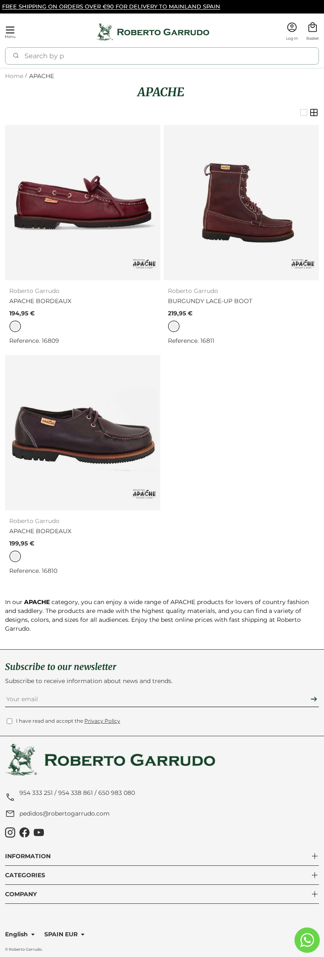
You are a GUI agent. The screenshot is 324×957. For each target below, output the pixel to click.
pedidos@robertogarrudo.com (64, 813)
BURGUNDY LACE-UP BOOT (210, 301)
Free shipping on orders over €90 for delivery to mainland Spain (111, 6)
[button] (312, 32)
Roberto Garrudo (25, 949)
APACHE (41, 76)
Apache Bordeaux (40, 301)
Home (14, 76)
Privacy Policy (102, 721)
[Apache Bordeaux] (82, 202)
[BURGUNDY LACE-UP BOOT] (241, 202)
